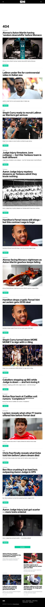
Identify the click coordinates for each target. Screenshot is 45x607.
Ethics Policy (35, 600)
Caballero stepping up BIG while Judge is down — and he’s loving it (21, 381)
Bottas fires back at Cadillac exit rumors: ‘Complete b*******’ (20, 397)
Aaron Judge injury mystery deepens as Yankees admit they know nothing (20, 174)
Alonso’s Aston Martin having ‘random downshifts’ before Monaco (22, 33)
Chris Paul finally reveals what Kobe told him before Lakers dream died (22, 454)
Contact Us (31, 602)
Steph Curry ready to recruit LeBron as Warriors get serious (22, 113)
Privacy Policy (28, 600)
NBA (4, 70)
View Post (5, 65)
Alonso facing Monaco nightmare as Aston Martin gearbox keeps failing (22, 261)
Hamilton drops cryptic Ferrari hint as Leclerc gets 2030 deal (21, 301)
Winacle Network (16, 604)
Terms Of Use (25, 602)
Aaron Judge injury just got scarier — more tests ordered (21, 510)
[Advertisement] (22, 14)
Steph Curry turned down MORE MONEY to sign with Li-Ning (20, 341)
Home (23, 600)
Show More (22, 547)
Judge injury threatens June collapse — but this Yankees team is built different (22, 155)
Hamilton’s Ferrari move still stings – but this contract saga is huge (22, 221)
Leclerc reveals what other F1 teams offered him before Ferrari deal (22, 414)
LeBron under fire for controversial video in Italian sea (21, 73)
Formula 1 (5, 30)
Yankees (5, 150)
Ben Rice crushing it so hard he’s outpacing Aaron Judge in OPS (20, 470)
